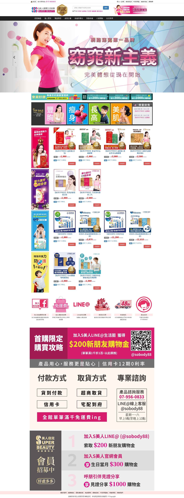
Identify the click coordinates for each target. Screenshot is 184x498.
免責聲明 (88, 493)
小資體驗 (99, 18)
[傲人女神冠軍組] (55, 114)
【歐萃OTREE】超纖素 (142, 117)
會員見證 (129, 1)
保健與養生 (79, 18)
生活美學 (109, 18)
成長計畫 (68, 18)
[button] (14, 56)
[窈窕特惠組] (122, 9)
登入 (118, 1)
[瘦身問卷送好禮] (77, 114)
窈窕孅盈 (37, 18)
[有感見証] (62, 9)
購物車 (151, 1)
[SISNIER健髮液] (92, 56)
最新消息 (144, 1)
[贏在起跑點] (99, 114)
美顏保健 (89, 18)
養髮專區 (58, 18)
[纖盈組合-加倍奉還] (139, 9)
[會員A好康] (92, 99)
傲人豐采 (48, 18)
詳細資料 (71, 163)
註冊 (122, 1)
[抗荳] (121, 114)
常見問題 (136, 1)
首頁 (34, 1)
